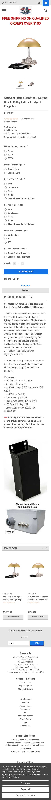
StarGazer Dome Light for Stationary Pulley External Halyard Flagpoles (38, 598)
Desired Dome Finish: (13, 205)
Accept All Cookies (25, 795)
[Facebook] (5, 279)
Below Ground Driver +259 (19, 257)
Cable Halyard (14, 173)
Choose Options (13, 617)
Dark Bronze (13, 187)
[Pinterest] (18, 279)
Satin (10, 184)
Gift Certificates (25, 683)
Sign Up (29, 686)
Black (10, 191)
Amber (10, 151)
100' (9, 238)
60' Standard (13, 235)
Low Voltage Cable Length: (16, 230)
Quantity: (8, 263)
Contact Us (25, 726)
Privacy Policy (25, 719)
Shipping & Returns (25, 689)
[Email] (9, 279)
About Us (25, 703)
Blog (25, 722)
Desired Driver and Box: (15, 249)
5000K (10, 158)
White (10, 195)
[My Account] (39, 3)
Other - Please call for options (21, 198)
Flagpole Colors (26, 706)
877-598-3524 (10, 3)
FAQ (25, 713)
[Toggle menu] (4, 11)
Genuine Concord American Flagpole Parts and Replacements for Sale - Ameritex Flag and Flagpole (25, 744)
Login (21, 686)
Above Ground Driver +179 (19, 253)
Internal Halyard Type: (14, 165)
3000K (10, 155)
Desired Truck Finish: (14, 179)
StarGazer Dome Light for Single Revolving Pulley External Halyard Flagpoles (13, 598)
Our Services (26, 709)
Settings (25, 783)
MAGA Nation (25, 749)
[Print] (14, 279)
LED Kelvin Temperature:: (16, 146)
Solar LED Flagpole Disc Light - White (25, 752)
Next (47, 53)
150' (9, 242)
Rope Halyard (13, 169)
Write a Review (10, 122)
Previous (4, 53)
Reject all (25, 789)
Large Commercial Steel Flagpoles (25, 739)
